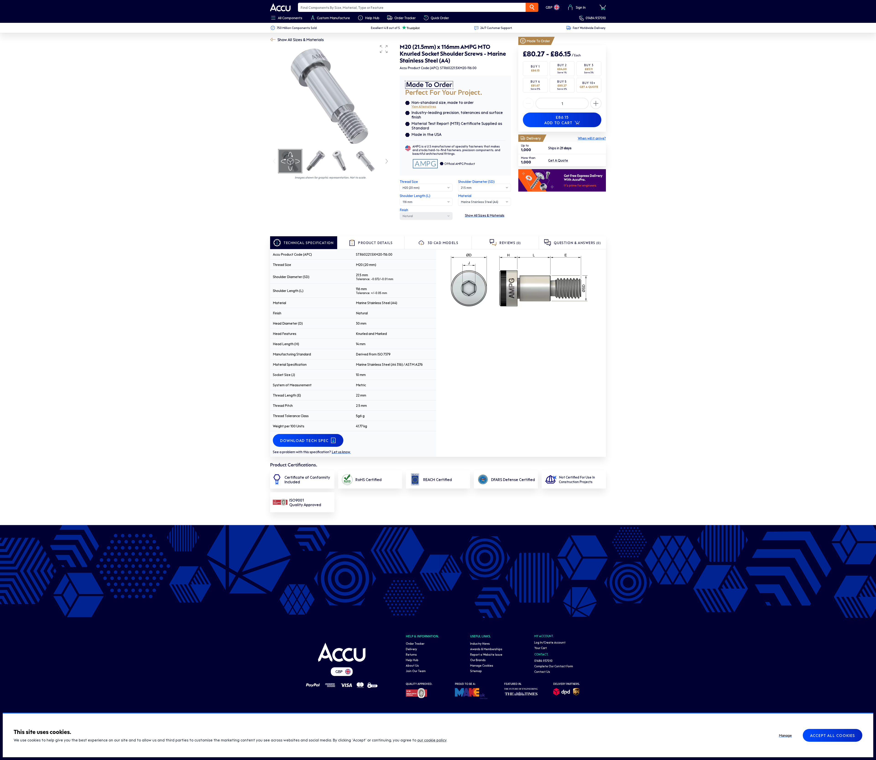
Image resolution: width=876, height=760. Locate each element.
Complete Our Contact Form (553, 666)
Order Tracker (415, 643)
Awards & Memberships (486, 649)
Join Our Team (416, 671)
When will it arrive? (592, 138)
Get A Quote (558, 160)
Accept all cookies (832, 735)
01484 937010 (596, 18)
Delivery (411, 649)
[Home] (341, 652)
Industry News (480, 643)
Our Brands (478, 660)
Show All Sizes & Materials (300, 39)
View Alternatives (424, 106)
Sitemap (476, 671)
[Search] (532, 7)
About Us (412, 665)
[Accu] (280, 7)
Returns (411, 654)
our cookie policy (431, 740)
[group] (330, 95)
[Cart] (603, 7)
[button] (384, 49)
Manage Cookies (481, 665)
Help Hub (412, 660)
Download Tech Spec (304, 440)
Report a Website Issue (486, 654)
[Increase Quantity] (528, 103)
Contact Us (542, 671)
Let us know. (341, 452)
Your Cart (540, 648)
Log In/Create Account (550, 642)
